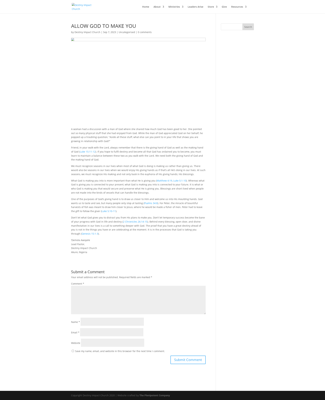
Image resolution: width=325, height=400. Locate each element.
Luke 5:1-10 (179, 180)
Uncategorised (127, 32)
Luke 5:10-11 (109, 211)
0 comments (145, 32)
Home (145, 7)
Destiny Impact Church (87, 32)
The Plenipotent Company (154, 395)
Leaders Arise (195, 7)
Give (224, 7)
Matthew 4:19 (164, 180)
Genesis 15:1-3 (90, 233)
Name (75, 322)
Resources (237, 7)
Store (211, 7)
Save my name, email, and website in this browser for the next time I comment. (120, 351)
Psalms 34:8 (151, 203)
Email (75, 332)
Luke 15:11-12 (87, 151)
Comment (77, 283)
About (157, 7)
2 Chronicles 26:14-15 (135, 221)
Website (75, 343)
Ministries (174, 7)
